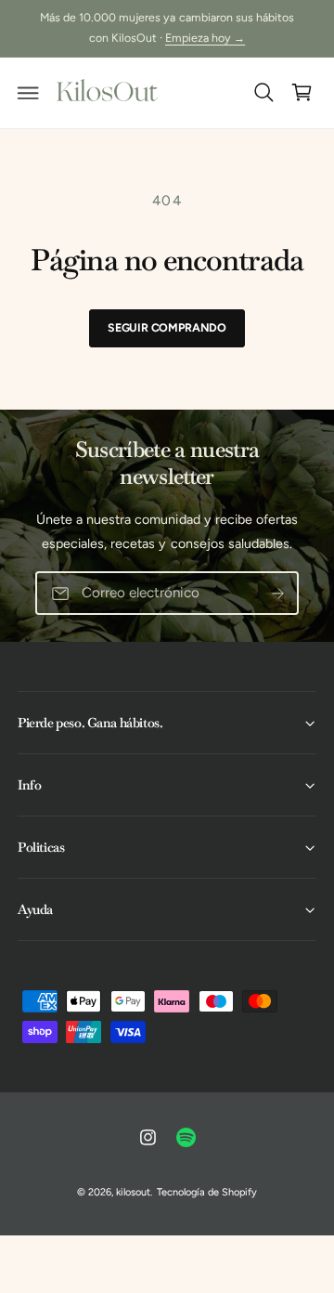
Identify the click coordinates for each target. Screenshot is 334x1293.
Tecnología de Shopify (207, 1192)
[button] (28, 92)
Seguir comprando (167, 327)
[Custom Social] (186, 1137)
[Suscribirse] (277, 593)
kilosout (133, 1192)
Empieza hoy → (205, 38)
